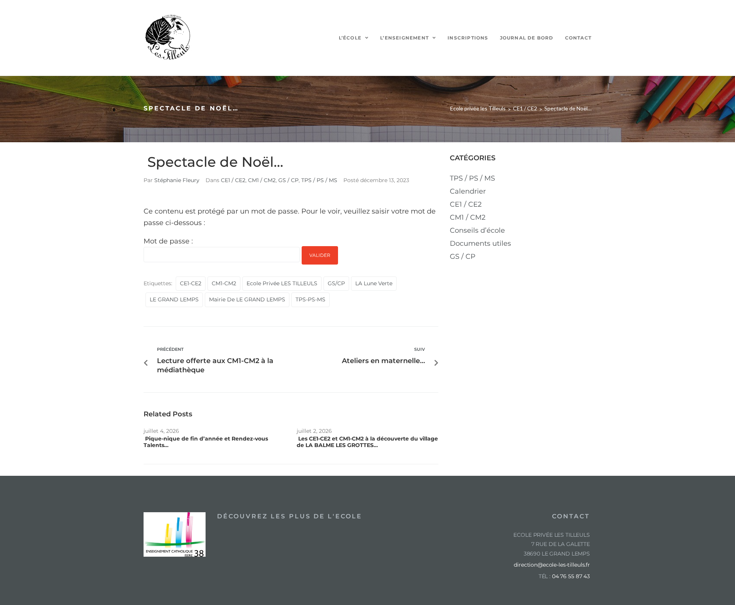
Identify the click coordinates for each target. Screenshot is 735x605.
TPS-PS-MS (310, 299)
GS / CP (288, 180)
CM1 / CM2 (262, 180)
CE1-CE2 (190, 283)
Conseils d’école (477, 230)
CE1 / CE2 (525, 108)
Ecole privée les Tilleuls (478, 108)
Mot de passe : (168, 241)
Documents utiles (480, 243)
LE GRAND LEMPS (174, 299)
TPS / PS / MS (319, 180)
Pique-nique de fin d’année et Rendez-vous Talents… (206, 442)
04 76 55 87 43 (571, 576)
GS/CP (336, 283)
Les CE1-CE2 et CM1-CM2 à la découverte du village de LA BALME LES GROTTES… (367, 442)
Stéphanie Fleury (176, 180)
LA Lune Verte (373, 283)
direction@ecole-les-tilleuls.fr (552, 564)
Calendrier (468, 191)
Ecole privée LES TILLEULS (282, 283)
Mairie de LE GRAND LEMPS (247, 299)
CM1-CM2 (224, 283)
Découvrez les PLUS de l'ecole (289, 516)
